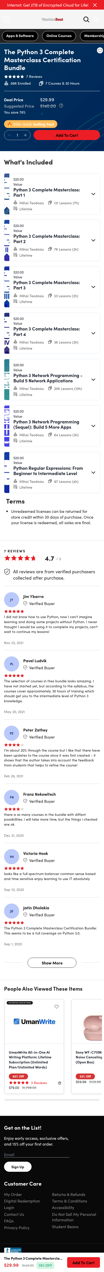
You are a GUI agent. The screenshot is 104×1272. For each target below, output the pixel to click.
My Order (13, 1194)
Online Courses (59, 35)
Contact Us (14, 1214)
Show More (52, 962)
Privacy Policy (17, 1227)
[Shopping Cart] (96, 19)
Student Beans (65, 1226)
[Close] (95, 5)
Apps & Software (20, 35)
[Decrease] (9, 135)
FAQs (9, 1220)
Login (9, 1207)
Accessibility (63, 1207)
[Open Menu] (8, 19)
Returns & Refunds (68, 1194)
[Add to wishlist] (100, 50)
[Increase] (25, 135)
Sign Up (17, 1166)
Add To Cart (67, 135)
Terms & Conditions (69, 1200)
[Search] (86, 19)
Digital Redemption (22, 1200)
